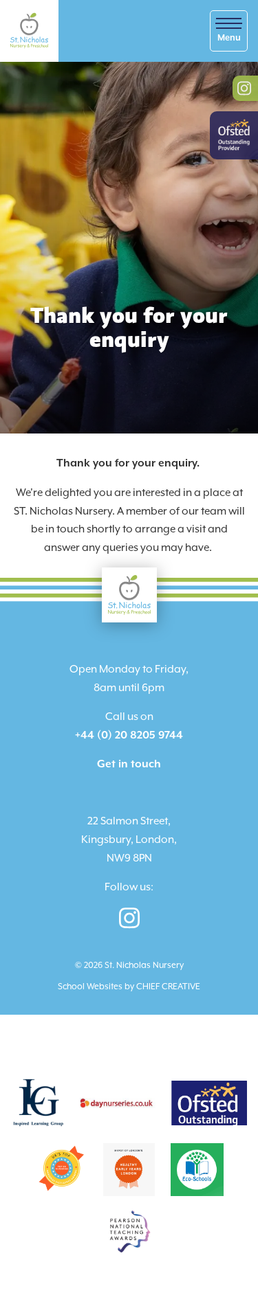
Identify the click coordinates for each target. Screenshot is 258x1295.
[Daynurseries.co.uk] (117, 1101)
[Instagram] (129, 917)
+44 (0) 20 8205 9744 (129, 735)
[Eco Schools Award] (197, 1168)
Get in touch (129, 764)
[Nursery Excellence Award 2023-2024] (61, 1168)
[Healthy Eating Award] (129, 1168)
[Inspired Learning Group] (37, 1101)
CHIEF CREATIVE (168, 986)
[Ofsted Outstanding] (209, 1101)
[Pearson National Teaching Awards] (129, 1230)
